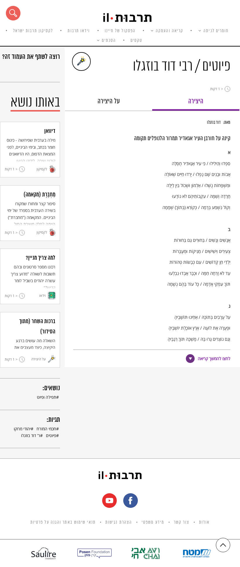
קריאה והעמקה (169, 31)
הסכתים (109, 40)
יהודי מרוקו (22, 428)
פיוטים (51, 435)
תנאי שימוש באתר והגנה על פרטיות (63, 522)
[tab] (195, 103)
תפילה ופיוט (46, 397)
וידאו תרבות (79, 31)
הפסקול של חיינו (120, 31)
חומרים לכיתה (216, 31)
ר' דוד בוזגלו (30, 435)
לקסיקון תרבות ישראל (33, 31)
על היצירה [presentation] (108, 101)
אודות (204, 522)
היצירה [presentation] (195, 101)
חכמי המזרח (46, 428)
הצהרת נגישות (118, 522)
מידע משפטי (153, 522)
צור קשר (181, 522)
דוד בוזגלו (214, 122)
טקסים (137, 40)
